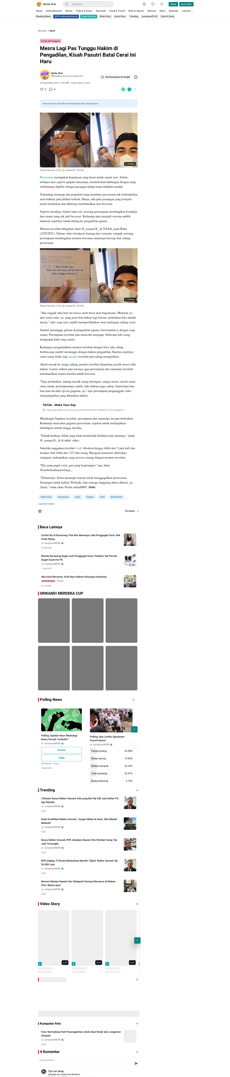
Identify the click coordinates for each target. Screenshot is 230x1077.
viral (79, 448)
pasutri (73, 356)
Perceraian (47, 177)
